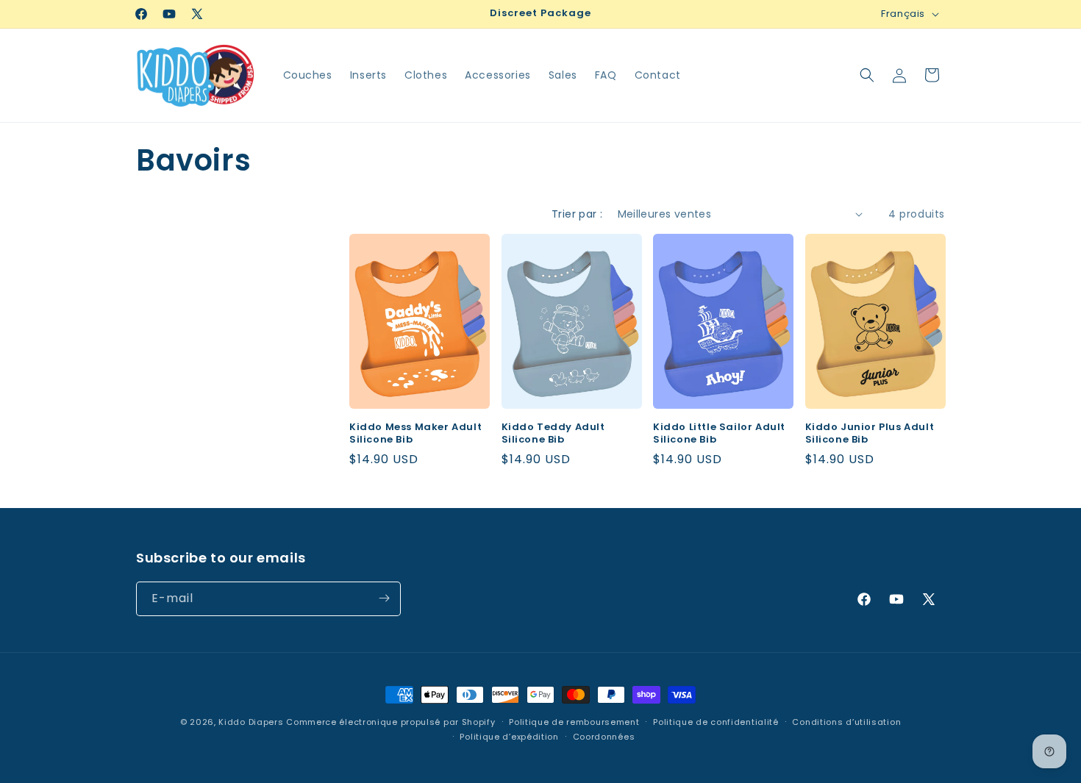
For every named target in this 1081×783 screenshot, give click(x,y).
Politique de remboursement (574, 722)
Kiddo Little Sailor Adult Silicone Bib (719, 433)
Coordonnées (604, 737)
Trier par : (577, 214)
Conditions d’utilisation (846, 722)
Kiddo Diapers (250, 722)
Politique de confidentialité (716, 722)
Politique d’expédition (509, 737)
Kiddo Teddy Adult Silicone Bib (553, 433)
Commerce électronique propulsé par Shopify (390, 722)
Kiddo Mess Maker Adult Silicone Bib (415, 433)
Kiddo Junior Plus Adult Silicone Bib (870, 433)
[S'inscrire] (384, 598)
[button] (867, 75)
